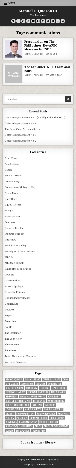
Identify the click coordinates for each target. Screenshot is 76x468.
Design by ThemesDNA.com (38, 464)
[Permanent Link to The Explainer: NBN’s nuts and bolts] (13, 74)
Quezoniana (11, 303)
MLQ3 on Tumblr (14, 263)
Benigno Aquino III (14, 379)
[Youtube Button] (33, 21)
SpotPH (9, 327)
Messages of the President (20, 251)
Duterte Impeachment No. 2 (20, 140)
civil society (12, 383)
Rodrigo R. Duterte (48, 422)
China (65, 379)
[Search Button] (63, 21)
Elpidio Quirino (59, 388)
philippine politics (46, 413)
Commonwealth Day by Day (20, 187)
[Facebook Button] (18, 21)
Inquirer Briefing (14, 228)
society (9, 430)
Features (10, 222)
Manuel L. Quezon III (38, 11)
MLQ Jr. (9, 257)
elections (44, 388)
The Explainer (13, 333)
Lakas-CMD (37, 405)
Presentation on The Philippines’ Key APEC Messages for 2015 (40, 45)
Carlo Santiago (32, 379)
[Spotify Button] (48, 21)
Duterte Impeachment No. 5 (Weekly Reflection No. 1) (35, 117)
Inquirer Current (14, 233)
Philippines (63, 413)
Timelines (10, 350)
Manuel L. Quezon (33, 409)
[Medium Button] (38, 21)
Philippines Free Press (18, 268)
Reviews (9, 309)
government (54, 396)
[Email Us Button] (58, 21)
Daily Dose (11, 199)
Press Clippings (14, 286)
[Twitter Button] (13, 21)
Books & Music (13, 175)
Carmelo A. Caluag (51, 379)
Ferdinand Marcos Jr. (38, 392)
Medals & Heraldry (16, 245)
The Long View (13, 338)
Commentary (12, 181)
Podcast (9, 274)
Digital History (13, 204)
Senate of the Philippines (56, 426)
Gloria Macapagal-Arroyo (32, 396)
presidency (21, 418)
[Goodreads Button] (53, 21)
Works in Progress (15, 362)
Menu (11, 3)
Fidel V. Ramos (58, 392)
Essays (9, 210)
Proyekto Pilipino (15, 292)
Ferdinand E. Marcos (15, 392)
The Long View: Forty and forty (22, 129)
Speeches (10, 321)
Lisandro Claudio (14, 409)
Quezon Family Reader (18, 298)
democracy (31, 388)
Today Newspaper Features (21, 356)
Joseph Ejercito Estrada (17, 405)
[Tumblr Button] (43, 21)
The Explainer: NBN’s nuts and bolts (47, 69)
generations (11, 396)
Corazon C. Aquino (15, 388)
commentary (27, 383)
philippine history (25, 413)
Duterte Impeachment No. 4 (20, 123)
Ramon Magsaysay (28, 422)
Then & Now (12, 344)
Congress (40, 383)
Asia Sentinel (12, 164)
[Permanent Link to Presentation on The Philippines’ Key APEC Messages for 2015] (13, 49)
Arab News (11, 158)
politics (10, 418)
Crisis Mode (12, 193)
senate (38, 426)
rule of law (11, 426)
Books (8, 170)
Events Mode (12, 216)
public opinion (57, 418)
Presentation (12, 280)
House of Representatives (18, 400)
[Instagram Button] (28, 21)
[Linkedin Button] (23, 21)
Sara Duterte (25, 426)
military (10, 413)
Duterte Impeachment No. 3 (20, 135)
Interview (10, 239)
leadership (50, 405)
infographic (39, 400)
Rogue (8, 315)
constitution (55, 383)
